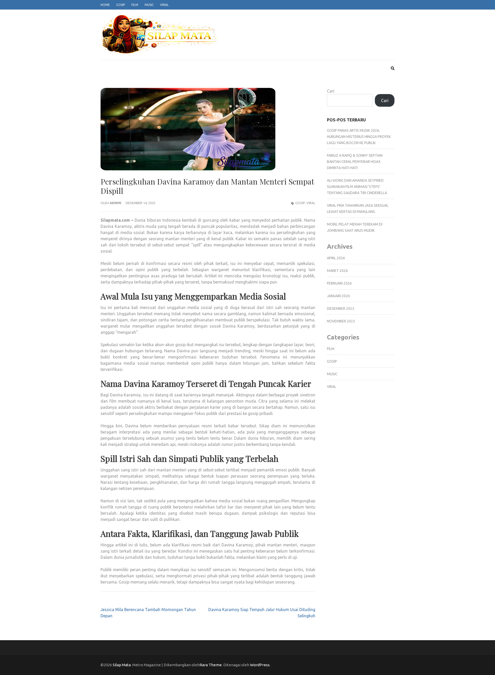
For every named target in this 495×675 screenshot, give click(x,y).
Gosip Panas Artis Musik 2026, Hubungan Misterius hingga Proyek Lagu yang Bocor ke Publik (359, 136)
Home (105, 4)
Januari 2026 (338, 296)
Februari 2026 (339, 283)
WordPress (260, 665)
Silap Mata (122, 665)
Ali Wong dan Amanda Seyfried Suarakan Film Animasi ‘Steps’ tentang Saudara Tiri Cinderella (357, 186)
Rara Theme (211, 665)
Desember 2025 (340, 308)
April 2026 (336, 258)
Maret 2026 (337, 271)
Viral (164, 4)
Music (149, 4)
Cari (330, 91)
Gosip (120, 4)
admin (115, 203)
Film (134, 4)
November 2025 (341, 321)
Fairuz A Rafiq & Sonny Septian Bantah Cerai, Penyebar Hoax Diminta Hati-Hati (355, 161)
